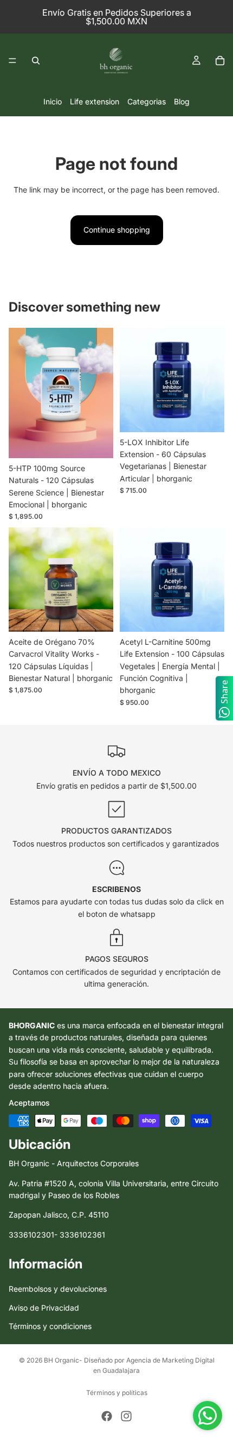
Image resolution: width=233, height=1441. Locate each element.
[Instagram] (126, 1416)
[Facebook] (106, 1416)
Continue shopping (116, 229)
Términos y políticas (116, 1393)
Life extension (94, 101)
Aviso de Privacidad (44, 1307)
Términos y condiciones (50, 1326)
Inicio (52, 101)
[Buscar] (36, 60)
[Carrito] (220, 60)
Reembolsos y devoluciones (58, 1289)
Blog (182, 101)
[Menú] (12, 60)
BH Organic (61, 1360)
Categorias (146, 101)
